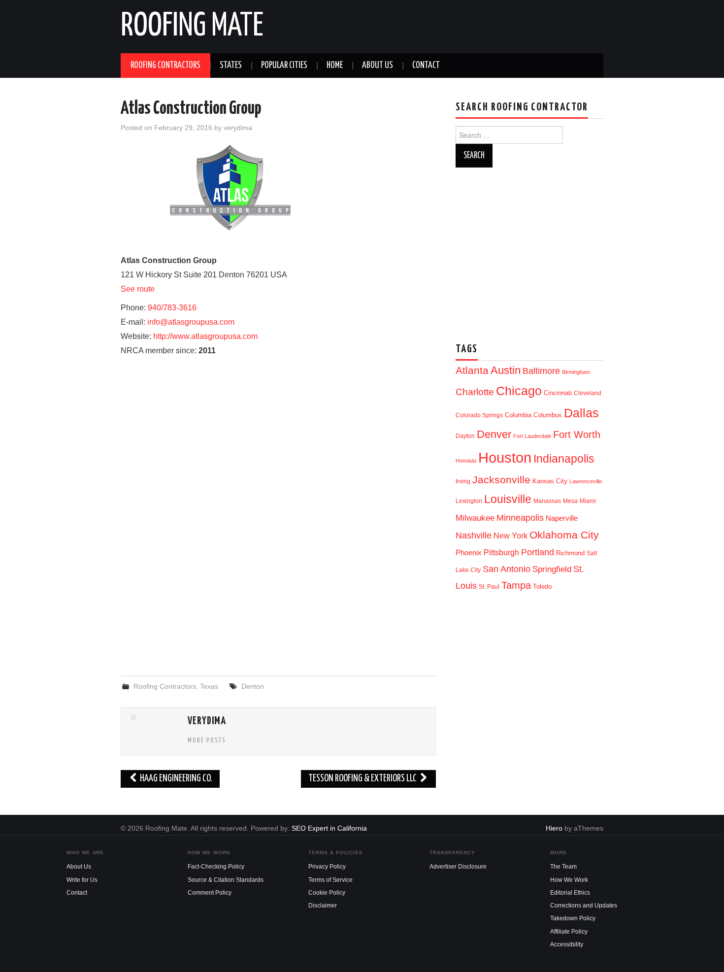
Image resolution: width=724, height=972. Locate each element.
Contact (426, 65)
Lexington (469, 501)
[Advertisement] (278, 588)
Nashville (474, 535)
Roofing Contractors (165, 65)
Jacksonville (501, 479)
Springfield (551, 569)
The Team (563, 866)
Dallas (581, 413)
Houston (504, 457)
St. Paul (489, 586)
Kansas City (549, 481)
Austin (506, 370)
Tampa (516, 585)
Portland (537, 552)
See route (138, 289)
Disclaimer (322, 905)
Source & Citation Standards (225, 879)
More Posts (207, 740)
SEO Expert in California (329, 828)
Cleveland (587, 393)
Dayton (465, 436)
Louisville (507, 499)
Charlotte (475, 392)
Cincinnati (558, 393)
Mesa (570, 501)
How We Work (569, 879)
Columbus (547, 415)
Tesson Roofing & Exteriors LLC (363, 778)
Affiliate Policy (569, 931)
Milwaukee (475, 517)
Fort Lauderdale (532, 436)
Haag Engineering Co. (175, 778)
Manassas (547, 501)
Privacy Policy (327, 866)
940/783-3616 (172, 307)
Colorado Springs (479, 415)
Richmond (570, 553)
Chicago (519, 391)
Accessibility (566, 944)
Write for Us (82, 879)
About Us (377, 65)
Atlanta (472, 370)
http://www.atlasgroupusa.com (205, 336)
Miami (588, 501)
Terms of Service (330, 879)
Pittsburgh (501, 552)
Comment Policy (209, 892)
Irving (463, 481)
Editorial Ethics (570, 892)
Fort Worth (576, 434)
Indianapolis (563, 458)
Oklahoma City (564, 534)
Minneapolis (520, 517)
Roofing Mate (192, 26)
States (231, 65)
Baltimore (541, 371)
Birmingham (576, 372)
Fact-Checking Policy (216, 866)
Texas (209, 686)
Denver (494, 434)
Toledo (542, 586)
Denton (252, 686)
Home (335, 65)
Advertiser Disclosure (458, 866)
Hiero (554, 828)
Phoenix (469, 553)
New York (510, 536)
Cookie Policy (326, 892)
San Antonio (506, 569)
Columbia (518, 415)
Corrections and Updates (583, 905)
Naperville (562, 518)
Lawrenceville (585, 481)
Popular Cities (284, 65)
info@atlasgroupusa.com (190, 322)
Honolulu (466, 461)
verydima (238, 128)
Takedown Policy (572, 918)
